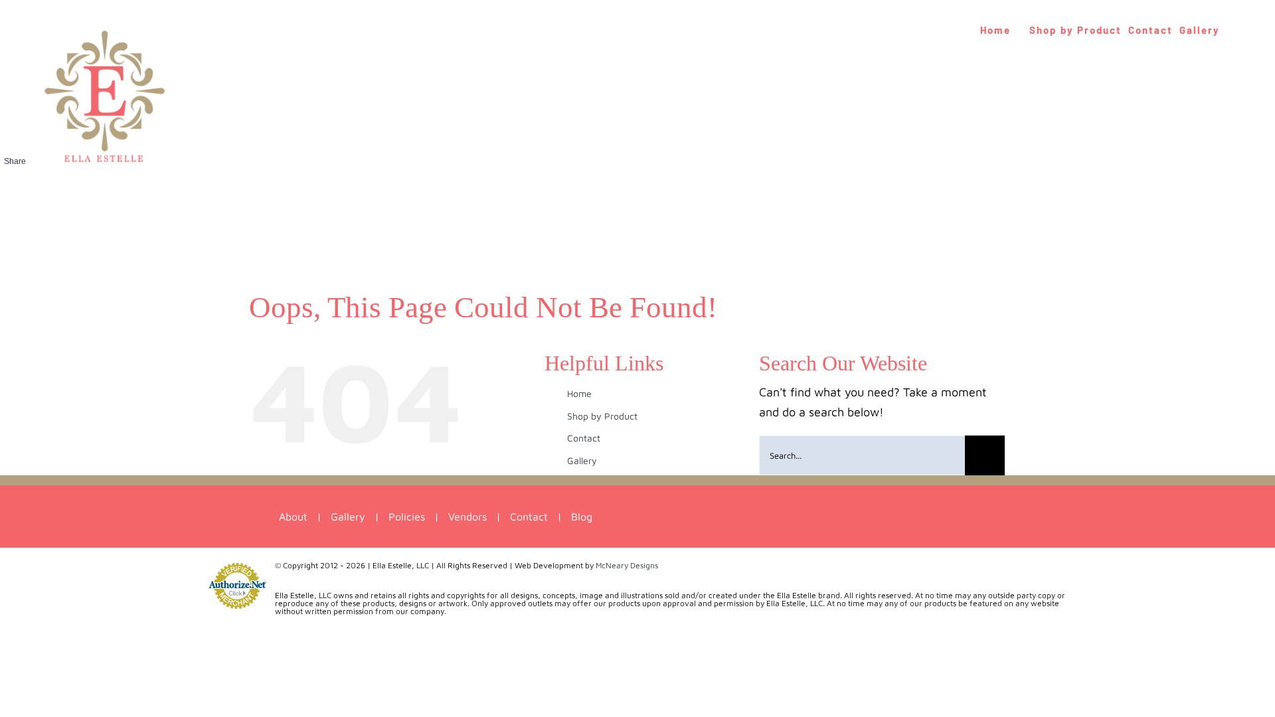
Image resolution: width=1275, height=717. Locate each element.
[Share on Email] (14, 213)
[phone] (821, 516)
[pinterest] (772, 516)
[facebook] (722, 516)
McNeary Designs (627, 565)
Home (579, 393)
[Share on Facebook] (14, 184)
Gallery (582, 460)
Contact (583, 437)
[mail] (796, 516)
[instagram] (747, 516)
